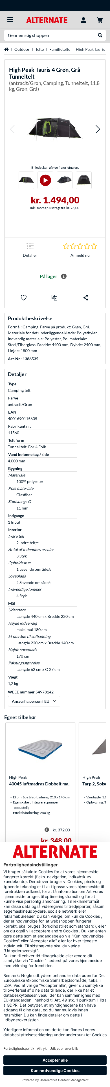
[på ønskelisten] (24, 298)
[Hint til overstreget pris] (47, 830)
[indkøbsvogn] (100, 19)
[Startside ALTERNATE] (46, 19)
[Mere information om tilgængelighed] (63, 276)
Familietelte (59, 49)
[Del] (85, 298)
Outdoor (22, 49)
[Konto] (83, 19)
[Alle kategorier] (10, 19)
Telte (39, 49)
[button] (12, 129)
